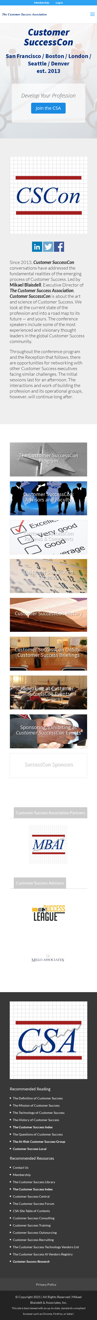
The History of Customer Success (36, 1120)
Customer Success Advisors (40, 882)
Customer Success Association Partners (50, 812)
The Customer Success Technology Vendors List (46, 1247)
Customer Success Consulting (33, 1218)
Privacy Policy (46, 1284)
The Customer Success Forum (33, 1204)
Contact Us (20, 1167)
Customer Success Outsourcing (35, 1232)
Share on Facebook (59, 247)
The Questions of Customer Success (38, 1134)
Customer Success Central (31, 1196)
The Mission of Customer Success (36, 1105)
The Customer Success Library (34, 1182)
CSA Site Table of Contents (31, 1211)
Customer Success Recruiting (33, 1240)
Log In (59, 2)
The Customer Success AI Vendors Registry (43, 1254)
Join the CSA (48, 108)
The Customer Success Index (33, 1127)
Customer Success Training (32, 1225)
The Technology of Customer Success (39, 1113)
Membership (41, 2)
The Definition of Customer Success (38, 1098)
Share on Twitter (48, 247)
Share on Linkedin (37, 247)
